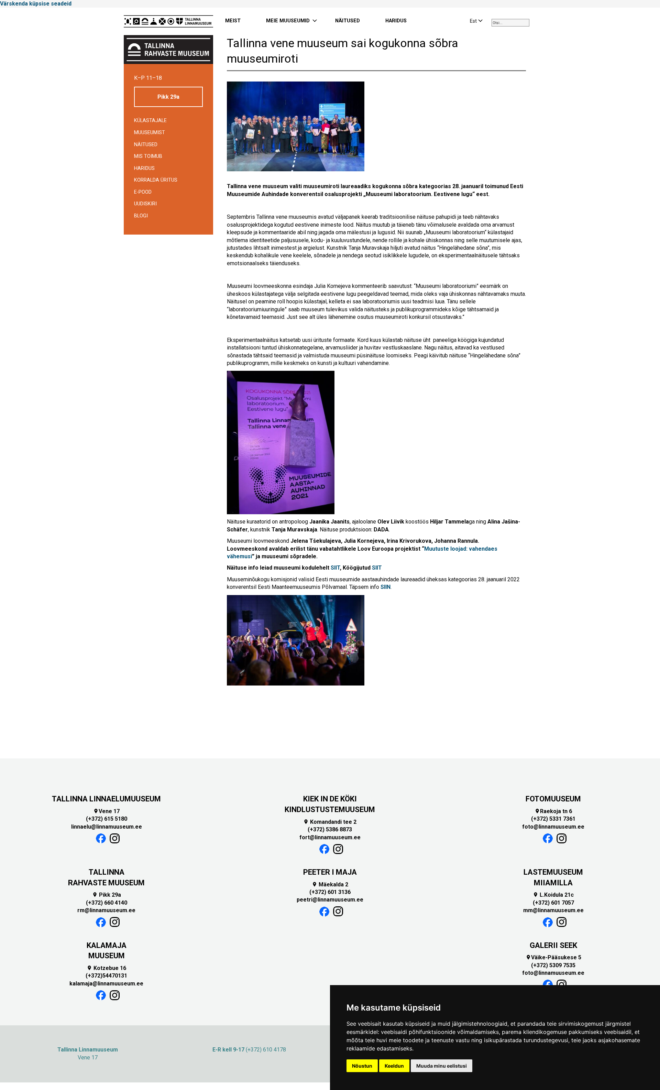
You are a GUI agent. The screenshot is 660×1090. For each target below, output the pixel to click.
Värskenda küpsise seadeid (36, 3)
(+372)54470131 (106, 975)
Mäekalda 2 (330, 884)
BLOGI (141, 216)
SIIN (385, 587)
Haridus (144, 168)
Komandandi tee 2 (329, 822)
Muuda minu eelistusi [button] (441, 1066)
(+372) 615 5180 (106, 819)
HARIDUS (396, 21)
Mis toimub (148, 156)
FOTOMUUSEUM (553, 799)
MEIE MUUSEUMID (288, 21)
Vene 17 (106, 811)
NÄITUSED (347, 21)
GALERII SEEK (553, 945)
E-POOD (143, 192)
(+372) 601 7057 (553, 902)
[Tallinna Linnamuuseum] (168, 21)
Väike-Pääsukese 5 (553, 957)
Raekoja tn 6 (553, 811)
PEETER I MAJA (330, 872)
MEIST (233, 21)
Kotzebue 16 (106, 968)
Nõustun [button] (362, 1066)
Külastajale (150, 120)
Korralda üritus (155, 180)
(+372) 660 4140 (106, 902)
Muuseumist (149, 133)
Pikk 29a (168, 97)
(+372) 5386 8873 (330, 829)
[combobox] (510, 22)
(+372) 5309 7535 (553, 965)
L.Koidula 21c (553, 895)
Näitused (145, 145)
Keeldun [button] (394, 1066)
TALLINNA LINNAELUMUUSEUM (106, 799)
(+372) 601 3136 (330, 892)
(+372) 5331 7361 (553, 819)
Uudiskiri (145, 204)
